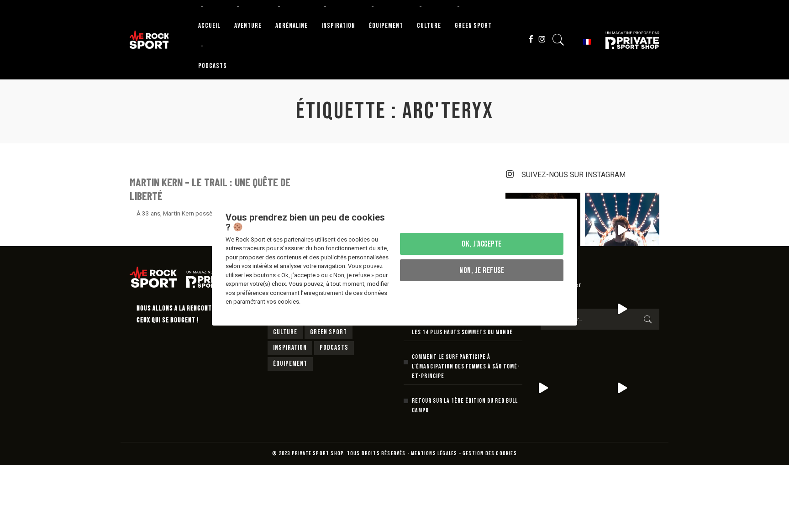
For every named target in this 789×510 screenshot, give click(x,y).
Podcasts (334, 347)
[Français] (585, 41)
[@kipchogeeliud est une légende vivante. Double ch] (622, 309)
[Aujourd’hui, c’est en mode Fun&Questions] (622, 230)
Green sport (328, 332)
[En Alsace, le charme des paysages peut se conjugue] (622, 388)
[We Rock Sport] (149, 40)
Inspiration (290, 347)
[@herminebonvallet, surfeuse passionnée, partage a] (542, 388)
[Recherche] (558, 39)
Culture (285, 332)
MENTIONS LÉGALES (434, 453)
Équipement (290, 363)
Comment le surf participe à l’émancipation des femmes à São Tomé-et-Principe (466, 366)
